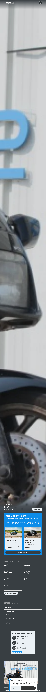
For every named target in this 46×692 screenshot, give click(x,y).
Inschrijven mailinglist (28, 688)
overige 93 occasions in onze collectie (31, 523)
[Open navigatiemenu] (40, 2)
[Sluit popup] (35, 679)
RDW (12, 587)
